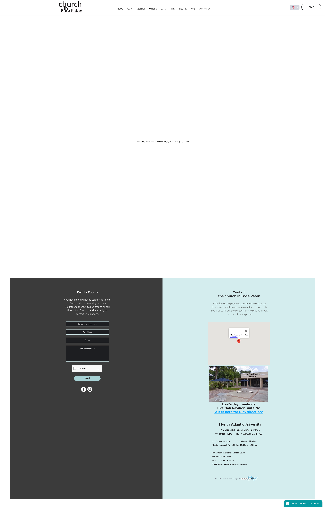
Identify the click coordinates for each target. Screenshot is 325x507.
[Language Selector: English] (294, 7)
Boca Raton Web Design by (228, 478)
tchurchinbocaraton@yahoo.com (232, 464)
